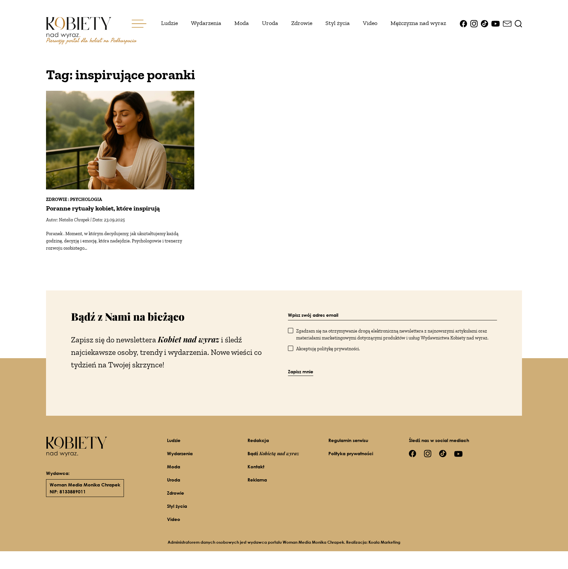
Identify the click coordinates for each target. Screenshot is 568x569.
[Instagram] (474, 23)
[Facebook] (463, 23)
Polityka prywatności (350, 453)
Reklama (257, 479)
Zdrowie (301, 23)
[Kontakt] (507, 23)
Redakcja (258, 440)
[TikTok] (484, 23)
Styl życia (337, 23)
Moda (241, 23)
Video (370, 23)
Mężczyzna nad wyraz (418, 23)
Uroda (270, 23)
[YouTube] (495, 23)
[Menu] (139, 23)
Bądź (273, 453)
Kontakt (256, 466)
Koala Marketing (384, 542)
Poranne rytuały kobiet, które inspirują (103, 208)
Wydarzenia (206, 23)
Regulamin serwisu (348, 440)
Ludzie (169, 23)
